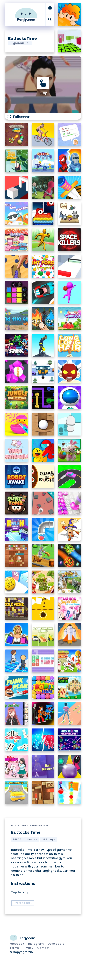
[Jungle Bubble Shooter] (16, 397)
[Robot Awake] (16, 476)
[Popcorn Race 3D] (69, 529)
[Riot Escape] (43, 450)
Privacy (28, 948)
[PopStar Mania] (43, 687)
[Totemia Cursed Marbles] (16, 134)
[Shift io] (69, 266)
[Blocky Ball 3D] (43, 424)
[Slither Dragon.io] (69, 555)
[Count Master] (43, 739)
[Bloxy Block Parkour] (69, 41)
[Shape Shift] (16, 187)
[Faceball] (69, 292)
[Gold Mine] (16, 608)
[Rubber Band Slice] (16, 424)
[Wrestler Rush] (69, 371)
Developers (56, 944)
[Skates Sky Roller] (69, 713)
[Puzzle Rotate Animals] (16, 160)
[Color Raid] (16, 266)
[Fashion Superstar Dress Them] (69, 608)
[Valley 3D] (43, 503)
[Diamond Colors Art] (69, 503)
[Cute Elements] (43, 318)
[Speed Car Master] (43, 292)
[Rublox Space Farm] (16, 529)
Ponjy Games (19, 825)
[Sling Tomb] (16, 503)
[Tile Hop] (69, 424)
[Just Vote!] (69, 134)
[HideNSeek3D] (69, 14)
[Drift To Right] (69, 476)
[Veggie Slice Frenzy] (43, 582)
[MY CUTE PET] (16, 713)
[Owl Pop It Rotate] (43, 213)
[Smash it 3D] (43, 555)
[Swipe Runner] (43, 134)
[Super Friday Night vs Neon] (16, 345)
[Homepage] (26, 15)
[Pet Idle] (69, 213)
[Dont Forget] (43, 266)
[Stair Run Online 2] (16, 661)
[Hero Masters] (69, 160)
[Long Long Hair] (69, 345)
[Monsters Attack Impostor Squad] (43, 713)
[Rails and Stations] (16, 213)
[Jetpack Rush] (69, 397)
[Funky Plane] (16, 687)
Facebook (17, 944)
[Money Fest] (16, 582)
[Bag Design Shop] (16, 634)
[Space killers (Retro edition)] (69, 239)
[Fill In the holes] (16, 555)
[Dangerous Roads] (43, 634)
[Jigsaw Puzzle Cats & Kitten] (69, 582)
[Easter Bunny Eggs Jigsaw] (69, 450)
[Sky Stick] (43, 239)
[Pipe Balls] (43, 529)
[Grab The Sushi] (43, 476)
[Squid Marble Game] (69, 766)
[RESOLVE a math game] (43, 661)
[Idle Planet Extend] (69, 634)
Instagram (36, 944)
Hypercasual (40, 825)
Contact (43, 948)
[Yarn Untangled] (16, 450)
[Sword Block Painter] (16, 292)
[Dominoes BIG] (16, 739)
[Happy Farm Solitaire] (69, 661)
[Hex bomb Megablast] (69, 739)
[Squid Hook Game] (43, 187)
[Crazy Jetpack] (43, 160)
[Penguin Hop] (43, 371)
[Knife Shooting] (69, 187)
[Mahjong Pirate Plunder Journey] (69, 687)
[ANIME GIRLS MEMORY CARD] (16, 766)
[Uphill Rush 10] (16, 792)
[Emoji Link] (43, 397)
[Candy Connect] (69, 318)
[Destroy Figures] (43, 608)
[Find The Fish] (16, 318)
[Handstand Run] (43, 345)
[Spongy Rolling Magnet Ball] (16, 371)
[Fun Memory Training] (16, 239)
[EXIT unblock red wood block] (43, 792)
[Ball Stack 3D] (69, 792)
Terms (14, 948)
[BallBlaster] (43, 766)
